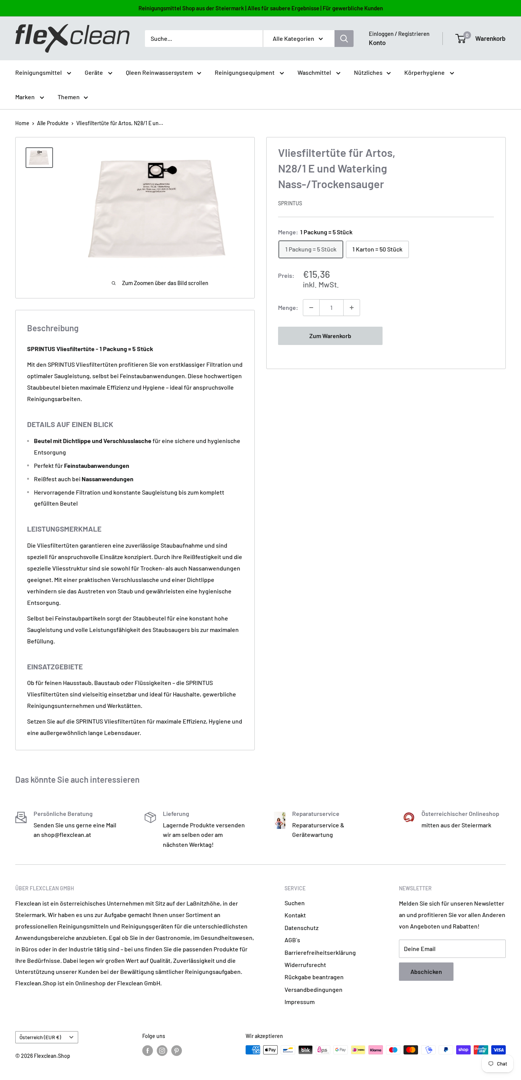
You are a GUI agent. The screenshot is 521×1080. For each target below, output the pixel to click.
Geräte (94, 72)
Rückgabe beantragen (314, 976)
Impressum (300, 1001)
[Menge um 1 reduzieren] (311, 308)
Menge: (288, 307)
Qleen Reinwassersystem (159, 72)
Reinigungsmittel (39, 72)
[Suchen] (344, 38)
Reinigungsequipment (245, 72)
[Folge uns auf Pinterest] (176, 1050)
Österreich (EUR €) (40, 1037)
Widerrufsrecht (305, 964)
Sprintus (290, 203)
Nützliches (368, 72)
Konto (377, 42)
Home (22, 123)
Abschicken (426, 971)
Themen (69, 96)
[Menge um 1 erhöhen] (352, 308)
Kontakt (295, 915)
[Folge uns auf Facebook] (147, 1050)
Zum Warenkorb (330, 335)
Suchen (295, 902)
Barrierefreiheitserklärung (320, 952)
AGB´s (292, 939)
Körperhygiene (425, 72)
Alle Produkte (53, 123)
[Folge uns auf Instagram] (162, 1050)
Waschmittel (314, 72)
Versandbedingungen (314, 989)
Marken (25, 96)
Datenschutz (301, 927)
